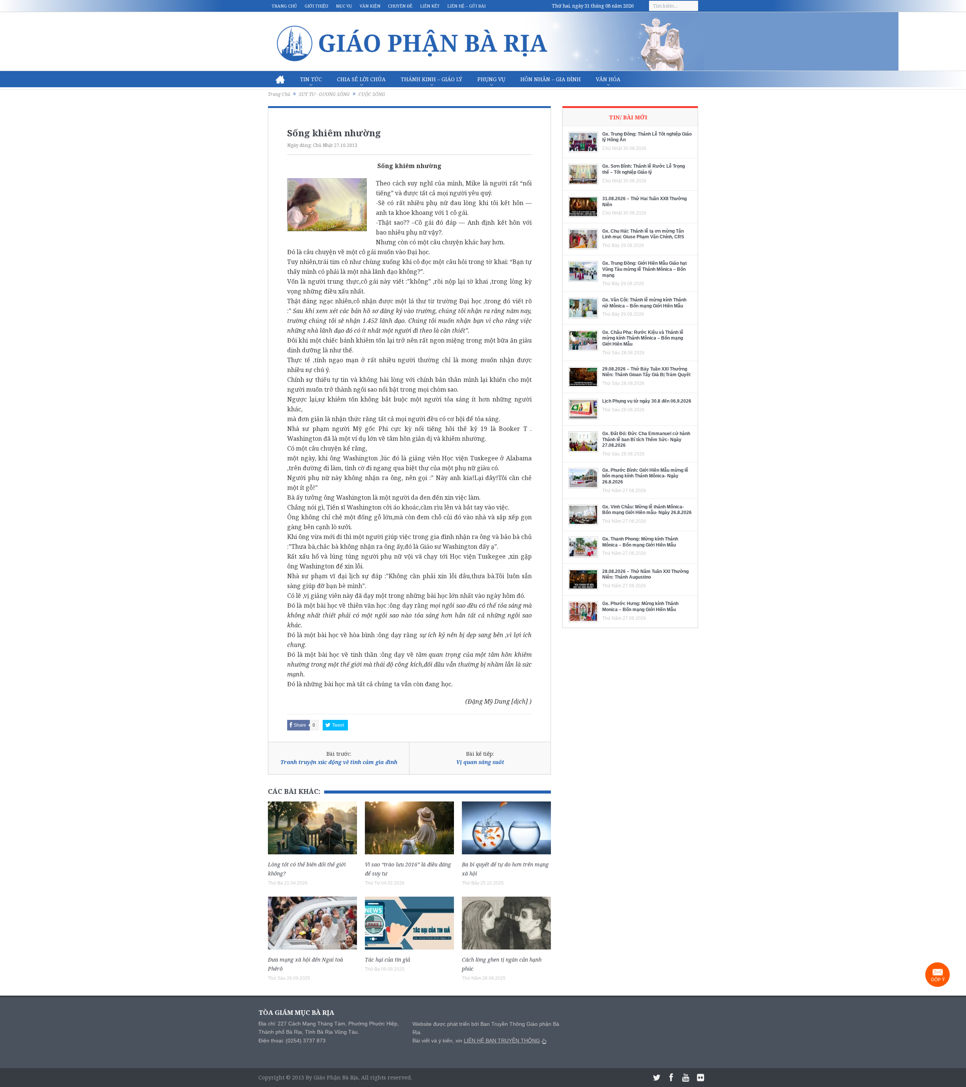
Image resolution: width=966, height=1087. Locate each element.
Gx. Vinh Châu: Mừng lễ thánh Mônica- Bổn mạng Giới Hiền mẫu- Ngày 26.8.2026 (647, 510)
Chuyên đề (400, 6)
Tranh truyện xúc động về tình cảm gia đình (338, 762)
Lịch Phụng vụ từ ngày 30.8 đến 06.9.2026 (646, 401)
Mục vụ (344, 6)
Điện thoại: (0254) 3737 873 (292, 1041)
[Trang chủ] (280, 79)
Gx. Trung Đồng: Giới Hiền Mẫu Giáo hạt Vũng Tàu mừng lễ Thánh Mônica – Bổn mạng (644, 269)
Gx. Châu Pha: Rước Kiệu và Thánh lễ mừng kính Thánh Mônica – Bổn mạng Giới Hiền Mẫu (642, 338)
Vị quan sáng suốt (480, 762)
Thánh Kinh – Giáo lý (431, 79)
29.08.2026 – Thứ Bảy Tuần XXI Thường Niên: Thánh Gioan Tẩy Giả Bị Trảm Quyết (646, 372)
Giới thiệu (316, 6)
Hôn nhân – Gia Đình (550, 79)
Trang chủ (284, 6)
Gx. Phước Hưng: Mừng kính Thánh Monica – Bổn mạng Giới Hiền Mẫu (640, 606)
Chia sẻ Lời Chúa (361, 79)
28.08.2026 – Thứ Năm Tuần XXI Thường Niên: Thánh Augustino (645, 574)
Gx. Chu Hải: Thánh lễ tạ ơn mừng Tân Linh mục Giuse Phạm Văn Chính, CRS (643, 234)
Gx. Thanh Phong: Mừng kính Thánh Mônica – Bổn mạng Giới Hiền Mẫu (640, 542)
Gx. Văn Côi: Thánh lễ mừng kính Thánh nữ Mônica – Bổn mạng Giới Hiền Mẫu (644, 303)
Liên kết (430, 6)
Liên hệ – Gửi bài (466, 6)
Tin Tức (311, 79)
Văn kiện (370, 6)
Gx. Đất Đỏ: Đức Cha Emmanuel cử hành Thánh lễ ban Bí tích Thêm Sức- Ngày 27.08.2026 (646, 439)
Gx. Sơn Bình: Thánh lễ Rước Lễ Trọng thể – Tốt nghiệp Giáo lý (643, 169)
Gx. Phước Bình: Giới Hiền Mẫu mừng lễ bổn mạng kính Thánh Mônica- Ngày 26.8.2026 (645, 476)
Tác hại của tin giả (387, 959)
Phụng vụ (491, 79)
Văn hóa (608, 79)
